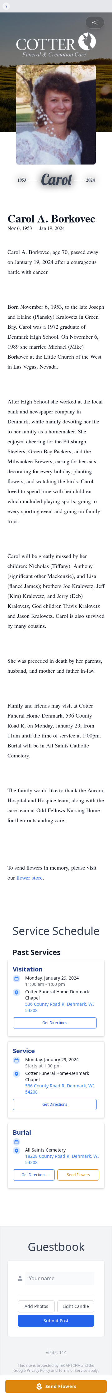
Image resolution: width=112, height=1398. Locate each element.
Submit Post (56, 1321)
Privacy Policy (38, 1370)
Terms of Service (72, 1370)
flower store (29, 877)
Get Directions (54, 1022)
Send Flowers (78, 1174)
